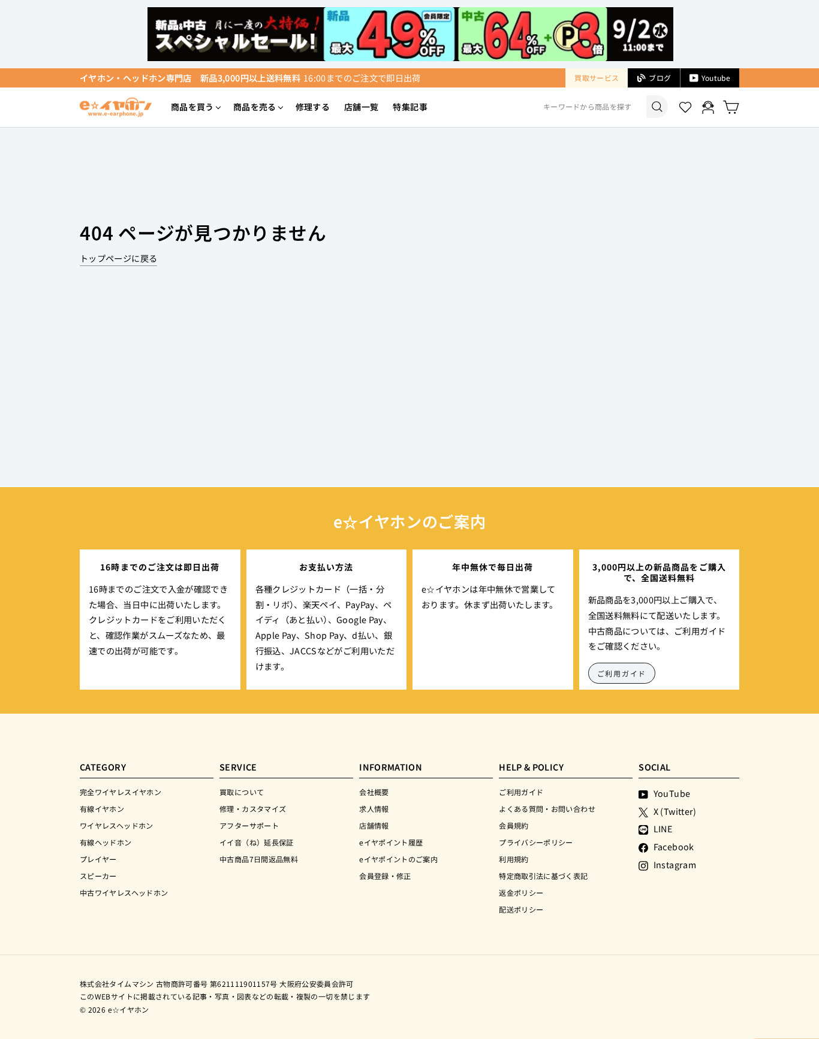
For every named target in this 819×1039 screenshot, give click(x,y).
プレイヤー (98, 859)
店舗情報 (374, 825)
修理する (313, 107)
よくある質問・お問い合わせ (547, 809)
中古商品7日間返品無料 (258, 859)
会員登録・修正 (385, 876)
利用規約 (513, 859)
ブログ (660, 78)
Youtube (715, 78)
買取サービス (596, 78)
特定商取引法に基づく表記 (543, 876)
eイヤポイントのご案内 (398, 859)
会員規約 (513, 825)
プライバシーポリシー (536, 842)
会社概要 (374, 792)
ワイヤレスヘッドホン (116, 825)
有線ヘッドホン (106, 842)
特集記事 (410, 107)
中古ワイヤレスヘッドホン (124, 892)
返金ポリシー (521, 892)
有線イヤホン (102, 809)
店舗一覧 (361, 107)
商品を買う (192, 107)
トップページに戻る (118, 258)
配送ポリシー (521, 909)
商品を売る (254, 107)
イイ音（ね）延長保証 (256, 842)
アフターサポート (249, 825)
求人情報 (374, 809)
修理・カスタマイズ (252, 809)
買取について (241, 792)
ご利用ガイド (622, 673)
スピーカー (98, 876)
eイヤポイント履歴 (391, 842)
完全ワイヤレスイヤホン (120, 792)
